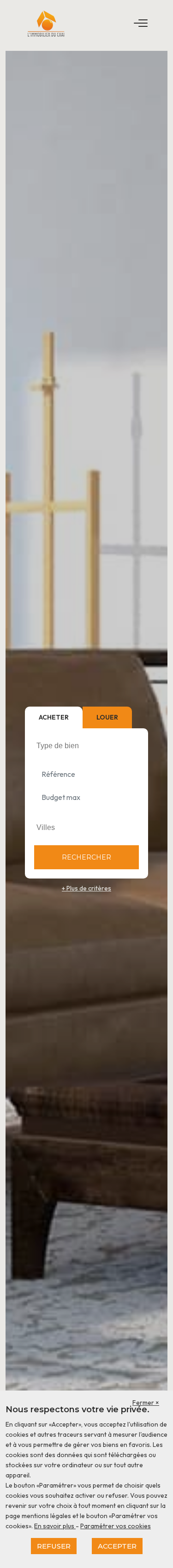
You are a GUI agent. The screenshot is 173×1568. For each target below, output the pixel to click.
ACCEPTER (117, 1546)
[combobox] (86, 746)
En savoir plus (55, 1526)
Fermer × (145, 1402)
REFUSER (54, 1546)
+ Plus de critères (86, 888)
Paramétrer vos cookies (115, 1526)
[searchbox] (87, 745)
